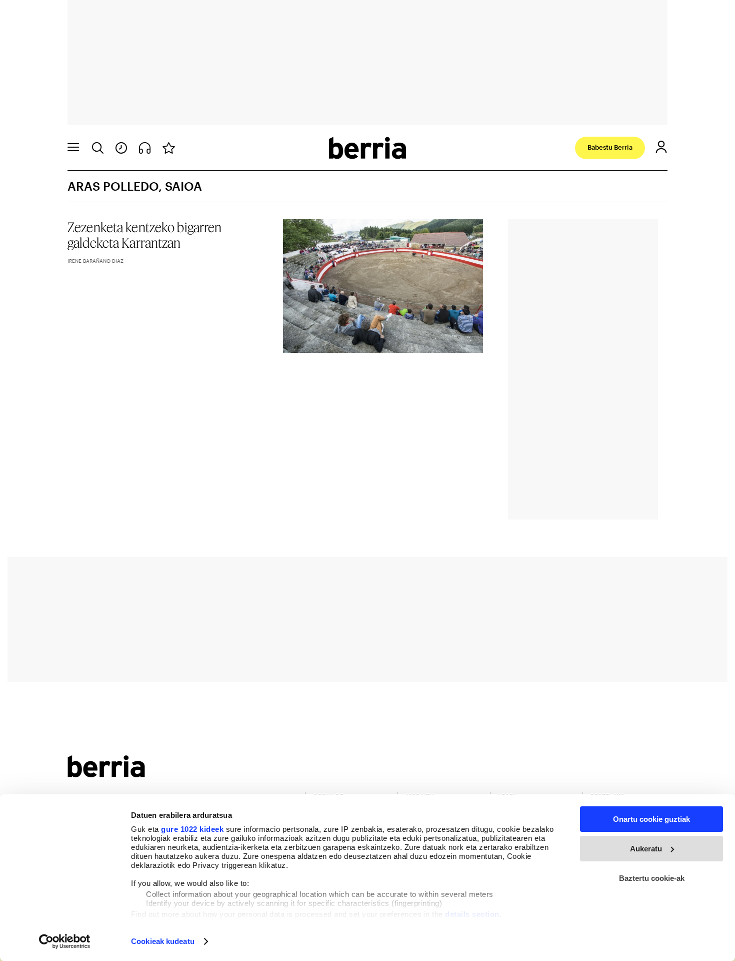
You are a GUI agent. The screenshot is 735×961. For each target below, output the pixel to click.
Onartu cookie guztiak (651, 819)
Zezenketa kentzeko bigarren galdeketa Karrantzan (145, 234)
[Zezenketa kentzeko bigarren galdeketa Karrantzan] (383, 286)
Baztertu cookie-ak (651, 878)
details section (472, 914)
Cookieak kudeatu (162, 941)
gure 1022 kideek (192, 829)
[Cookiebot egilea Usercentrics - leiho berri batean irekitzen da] (64, 941)
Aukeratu (646, 848)
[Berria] (106, 774)
